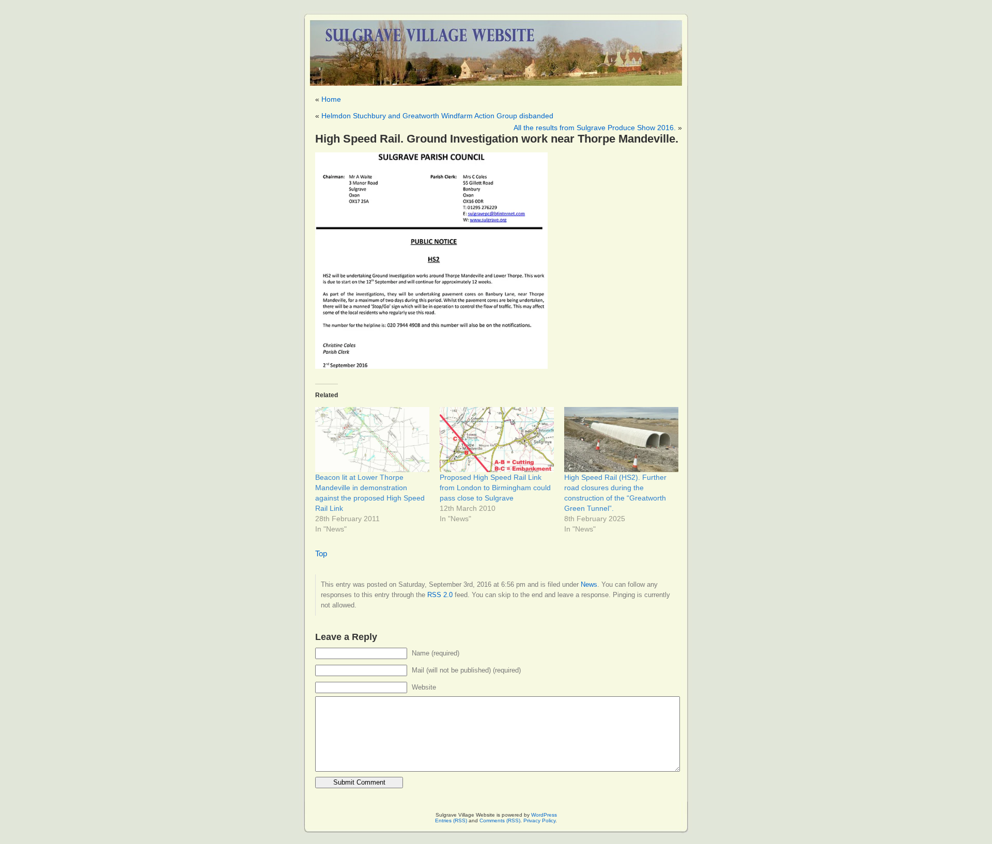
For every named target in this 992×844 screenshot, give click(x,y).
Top (321, 554)
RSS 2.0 (440, 595)
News (589, 584)
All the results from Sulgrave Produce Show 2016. (595, 127)
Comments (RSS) (499, 820)
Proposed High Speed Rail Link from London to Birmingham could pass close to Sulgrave (495, 487)
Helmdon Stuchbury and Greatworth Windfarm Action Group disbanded (437, 116)
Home (331, 99)
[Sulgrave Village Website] (496, 48)
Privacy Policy (539, 820)
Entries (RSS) (451, 820)
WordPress (544, 815)
